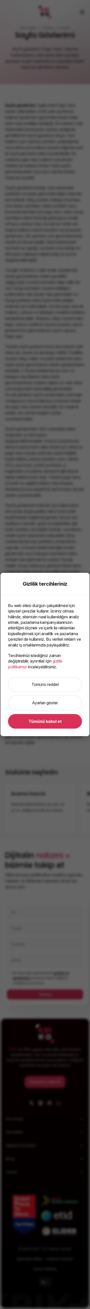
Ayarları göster (45, 702)
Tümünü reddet (45, 684)
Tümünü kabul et (45, 721)
